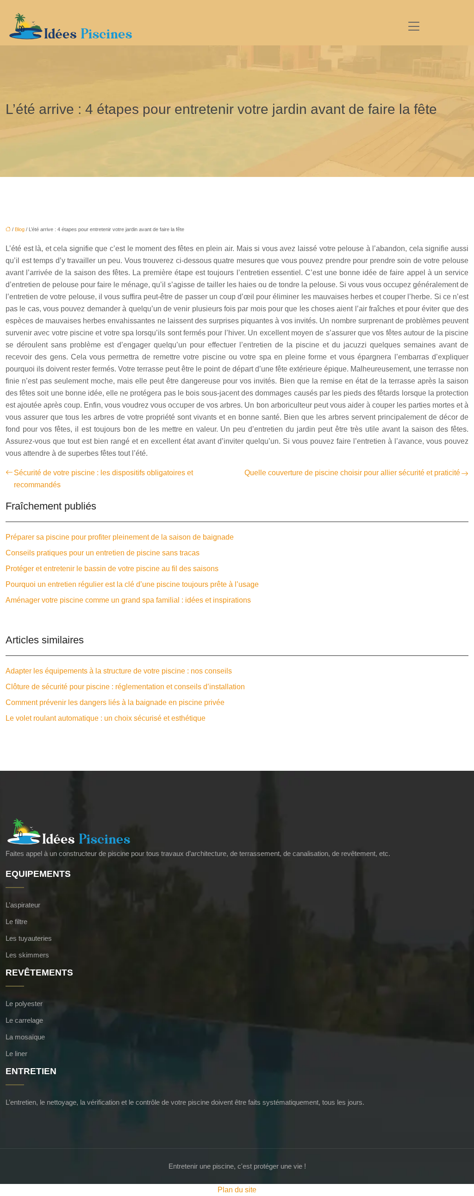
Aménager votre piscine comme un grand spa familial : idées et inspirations (128, 600)
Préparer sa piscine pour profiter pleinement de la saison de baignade (120, 537)
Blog (20, 229)
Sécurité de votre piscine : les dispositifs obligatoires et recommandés (103, 479)
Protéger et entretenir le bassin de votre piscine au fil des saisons (112, 569)
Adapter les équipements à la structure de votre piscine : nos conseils (119, 671)
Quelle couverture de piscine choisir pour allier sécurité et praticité (352, 473)
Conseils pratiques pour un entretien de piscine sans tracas (103, 553)
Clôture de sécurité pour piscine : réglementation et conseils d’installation (125, 687)
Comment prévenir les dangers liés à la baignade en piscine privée (115, 702)
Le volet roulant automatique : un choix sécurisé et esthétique (106, 718)
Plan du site (237, 1190)
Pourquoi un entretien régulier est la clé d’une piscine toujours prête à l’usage (132, 584)
